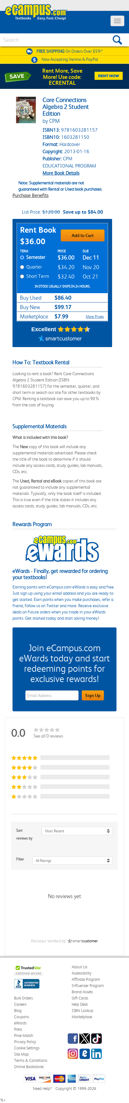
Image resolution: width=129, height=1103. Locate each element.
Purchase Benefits (31, 195)
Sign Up (93, 695)
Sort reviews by (24, 834)
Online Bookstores (29, 1066)
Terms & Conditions (30, 1060)
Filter (20, 859)
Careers (20, 1004)
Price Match (23, 1035)
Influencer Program (88, 985)
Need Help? (42, 1088)
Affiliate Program (86, 979)
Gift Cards (80, 998)
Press (18, 1029)
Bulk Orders (23, 998)
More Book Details (61, 173)
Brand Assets (82, 991)
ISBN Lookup (82, 1010)
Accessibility (81, 973)
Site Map (21, 1054)
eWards (20, 1023)
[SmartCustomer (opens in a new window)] (60, 339)
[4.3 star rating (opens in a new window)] (74, 329)
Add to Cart (83, 235)
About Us (79, 967)
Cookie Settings (26, 1048)
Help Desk (80, 1004)
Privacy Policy (25, 1041)
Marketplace (82, 1016)
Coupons (21, 1016)
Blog (18, 1010)
